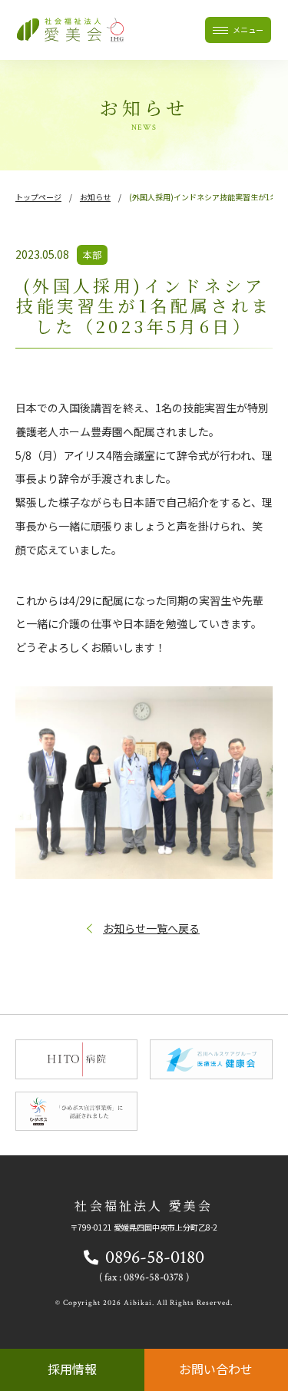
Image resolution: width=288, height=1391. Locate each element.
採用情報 (72, 1369)
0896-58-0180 (154, 1257)
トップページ (38, 197)
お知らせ (95, 197)
